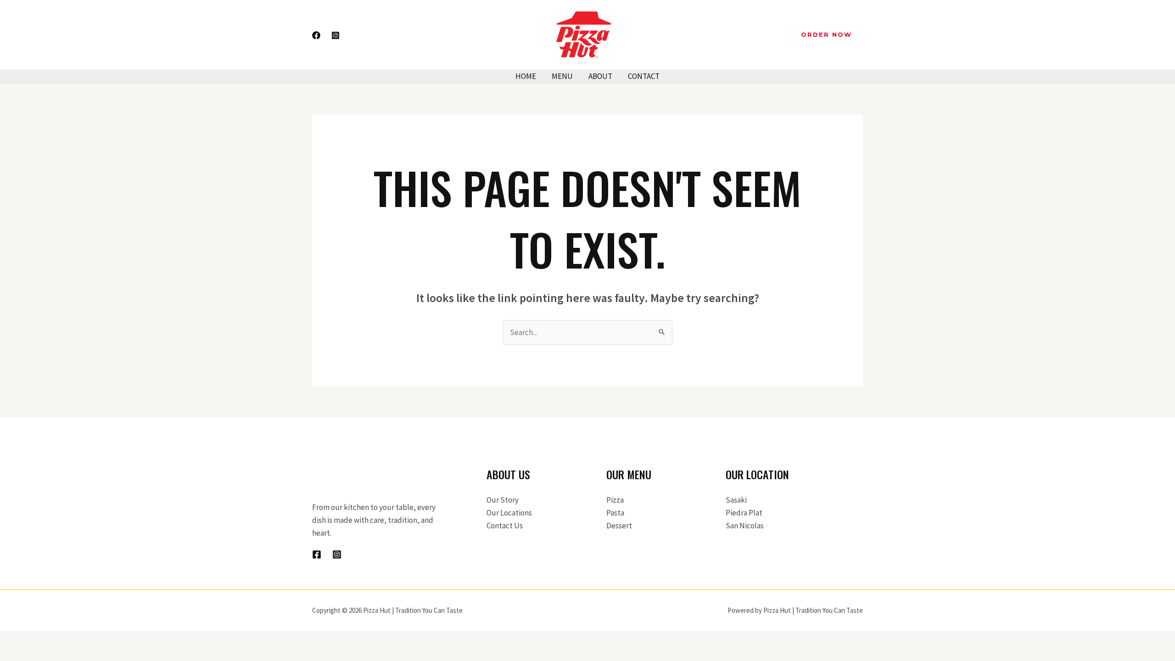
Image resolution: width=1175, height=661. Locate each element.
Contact (644, 76)
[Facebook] (316, 35)
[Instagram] (335, 35)
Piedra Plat (744, 513)
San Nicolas (745, 526)
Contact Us (505, 526)
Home (525, 76)
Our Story (503, 500)
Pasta (615, 513)
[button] (826, 34)
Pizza (615, 500)
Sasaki (736, 500)
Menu (562, 76)
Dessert (619, 526)
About (600, 76)
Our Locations (509, 513)
